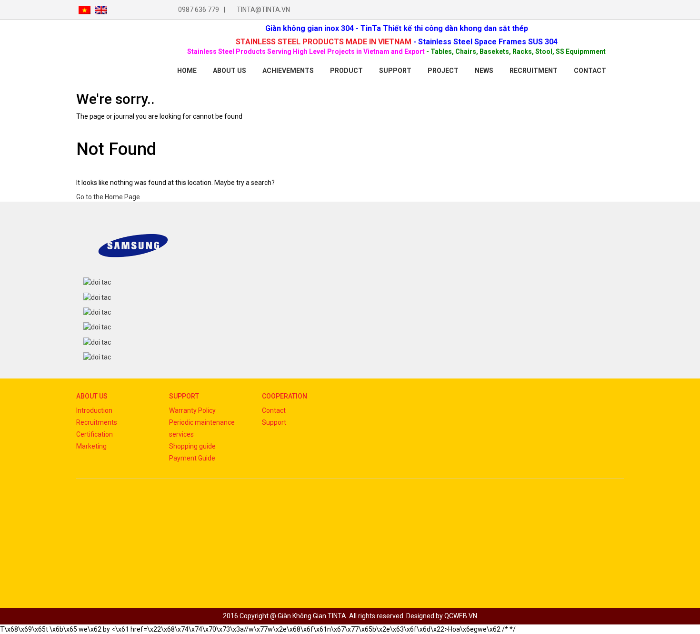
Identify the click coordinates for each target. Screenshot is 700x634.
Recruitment (534, 70)
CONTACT (590, 70)
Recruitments (96, 422)
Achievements (288, 70)
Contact (274, 410)
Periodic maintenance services (202, 428)
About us (229, 70)
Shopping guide (192, 446)
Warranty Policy (192, 410)
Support (395, 70)
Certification (94, 434)
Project (443, 70)
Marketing (91, 446)
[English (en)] (101, 9)
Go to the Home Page (108, 197)
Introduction (94, 410)
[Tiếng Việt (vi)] (84, 9)
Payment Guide (192, 458)
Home (187, 70)
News (484, 70)
